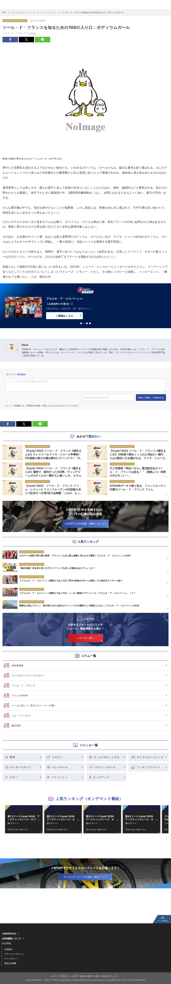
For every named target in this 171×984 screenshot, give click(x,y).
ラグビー (57, 757)
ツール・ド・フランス (47, 12)
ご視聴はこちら (64, 315)
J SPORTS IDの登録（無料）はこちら (85, 523)
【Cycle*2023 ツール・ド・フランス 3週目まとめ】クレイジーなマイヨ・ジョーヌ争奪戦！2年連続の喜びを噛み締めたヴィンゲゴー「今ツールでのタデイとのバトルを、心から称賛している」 (53, 454)
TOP (4, 12)
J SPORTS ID (9, 933)
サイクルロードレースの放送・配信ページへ (85, 877)
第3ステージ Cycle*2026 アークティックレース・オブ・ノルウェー (101, 818)
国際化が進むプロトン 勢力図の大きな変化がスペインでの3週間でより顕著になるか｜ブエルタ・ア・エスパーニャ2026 (79, 605)
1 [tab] (81, 323)
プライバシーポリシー (14, 954)
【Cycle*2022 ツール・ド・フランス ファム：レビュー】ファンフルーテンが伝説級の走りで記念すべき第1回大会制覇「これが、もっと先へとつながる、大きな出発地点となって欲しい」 (53, 489)
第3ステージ (91, 823)
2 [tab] (84, 323)
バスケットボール (104, 767)
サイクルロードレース (21, 12)
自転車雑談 (17, 665)
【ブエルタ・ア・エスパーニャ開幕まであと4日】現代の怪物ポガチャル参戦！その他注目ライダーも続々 (71, 580)
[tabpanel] (85, 306)
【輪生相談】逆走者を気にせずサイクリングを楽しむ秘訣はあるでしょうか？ (57, 568)
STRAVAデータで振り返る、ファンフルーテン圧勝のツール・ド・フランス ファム (138, 487)
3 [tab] (87, 323)
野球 (12, 757)
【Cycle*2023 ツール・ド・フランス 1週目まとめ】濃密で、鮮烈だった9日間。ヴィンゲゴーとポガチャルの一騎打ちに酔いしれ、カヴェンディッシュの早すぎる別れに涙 (53, 471)
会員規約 (8, 949)
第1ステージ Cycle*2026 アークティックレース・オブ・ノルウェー (24, 818)
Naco (33, 33)
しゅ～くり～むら (21, 715)
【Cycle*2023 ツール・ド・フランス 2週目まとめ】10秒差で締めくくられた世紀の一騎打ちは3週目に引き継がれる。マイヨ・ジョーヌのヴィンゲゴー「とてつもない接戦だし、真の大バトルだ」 (138, 454)
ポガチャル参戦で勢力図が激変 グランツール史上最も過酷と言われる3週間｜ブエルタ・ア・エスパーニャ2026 (75, 555)
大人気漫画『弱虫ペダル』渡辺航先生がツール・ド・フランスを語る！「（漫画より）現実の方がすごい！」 (138, 471)
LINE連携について (11, 938)
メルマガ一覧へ (85, 638)
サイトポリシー (11, 958)
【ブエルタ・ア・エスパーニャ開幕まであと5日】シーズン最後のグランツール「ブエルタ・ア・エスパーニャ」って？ (77, 593)
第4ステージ (131, 823)
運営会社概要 (10, 963)
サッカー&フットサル (106, 757)
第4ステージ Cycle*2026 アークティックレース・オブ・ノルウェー (140, 818)
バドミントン (59, 777)
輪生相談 (16, 725)
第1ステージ (13, 823)
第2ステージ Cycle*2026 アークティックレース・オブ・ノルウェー (62, 818)
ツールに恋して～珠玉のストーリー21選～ (34, 705)
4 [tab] (90, 323)
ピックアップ (101, 777)
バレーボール (60, 767)
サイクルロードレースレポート (28, 675)
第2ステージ (52, 823)
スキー (13, 777)
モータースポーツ (20, 767)
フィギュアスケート (149, 767)
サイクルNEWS (20, 695)
